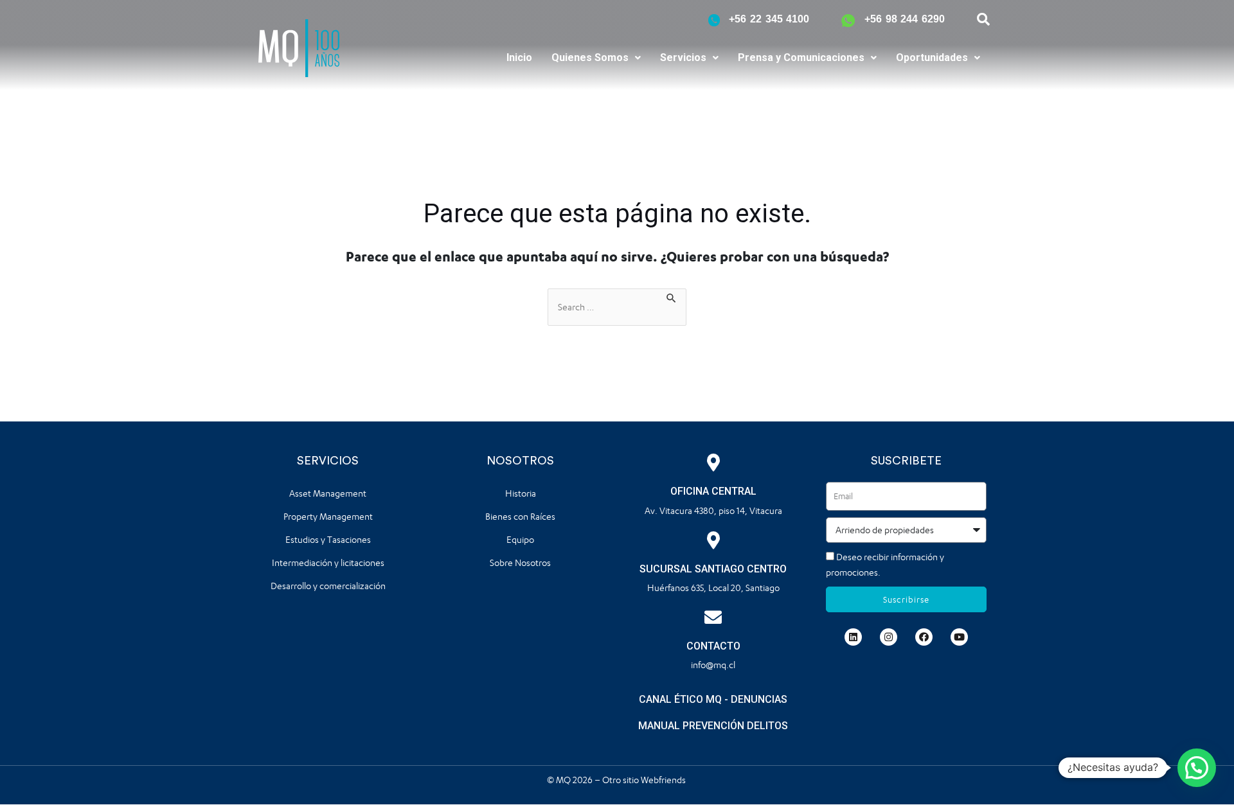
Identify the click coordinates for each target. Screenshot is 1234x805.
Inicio (519, 57)
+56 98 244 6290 (904, 18)
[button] (596, 58)
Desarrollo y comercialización (328, 585)
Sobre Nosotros (520, 562)
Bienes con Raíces (520, 516)
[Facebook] (924, 637)
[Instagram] (888, 637)
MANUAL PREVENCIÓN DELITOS (713, 726)
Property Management (328, 516)
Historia (520, 493)
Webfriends (664, 779)
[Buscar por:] (617, 307)
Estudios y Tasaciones (328, 539)
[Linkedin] (853, 637)
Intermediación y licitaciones (328, 562)
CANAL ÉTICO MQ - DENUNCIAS (713, 699)
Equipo (520, 539)
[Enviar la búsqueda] (671, 296)
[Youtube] (959, 637)
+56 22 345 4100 (769, 18)
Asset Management (327, 493)
